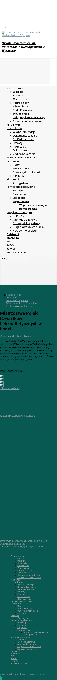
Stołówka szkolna (25, 589)
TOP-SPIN (21, 639)
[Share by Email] (24, 513)
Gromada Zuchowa (26, 642)
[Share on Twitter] (24, 440)
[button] (1, 678)
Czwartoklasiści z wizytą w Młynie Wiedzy (21, 546)
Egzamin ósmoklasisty (21, 601)
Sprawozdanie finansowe (29, 577)
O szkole (21, 558)
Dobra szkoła (23, 596)
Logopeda (22, 627)
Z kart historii (23, 568)
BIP (12, 656)
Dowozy (21, 592)
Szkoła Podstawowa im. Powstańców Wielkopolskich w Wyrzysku (23, 47)
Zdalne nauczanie (25, 599)
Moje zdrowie (23, 630)
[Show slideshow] (10, 388)
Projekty (21, 561)
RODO (14, 658)
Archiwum (15, 654)
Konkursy (21, 613)
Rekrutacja (22, 594)
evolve (2, 674)
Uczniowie (16, 604)
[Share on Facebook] (24, 464)
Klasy (19, 606)
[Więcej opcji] (24, 538)
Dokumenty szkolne (26, 587)
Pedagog (21, 623)
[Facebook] (31, 27)
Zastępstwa (22, 618)
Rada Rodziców (24, 570)
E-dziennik (16, 651)
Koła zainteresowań (26, 649)
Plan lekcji (15, 615)
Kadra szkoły (23, 565)
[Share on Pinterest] (24, 489)
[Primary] (25, 71)
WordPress (41, 674)
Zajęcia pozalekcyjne (20, 637)
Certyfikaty (22, 563)
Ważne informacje (25, 584)
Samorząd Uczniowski (27, 611)
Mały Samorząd (24, 608)
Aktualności (12, 297)
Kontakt (14, 661)
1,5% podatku (23, 573)
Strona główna (13, 294)
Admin (28, 336)
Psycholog (22, 625)
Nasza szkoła (17, 556)
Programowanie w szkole (29, 646)
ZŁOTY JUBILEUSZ (19, 663)
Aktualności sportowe (17, 300)
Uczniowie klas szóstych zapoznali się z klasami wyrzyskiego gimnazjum (24, 542)
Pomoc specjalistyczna (21, 620)
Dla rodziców (17, 582)
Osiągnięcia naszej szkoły (29, 575)
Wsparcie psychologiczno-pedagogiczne (36, 633)
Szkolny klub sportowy (27, 644)
